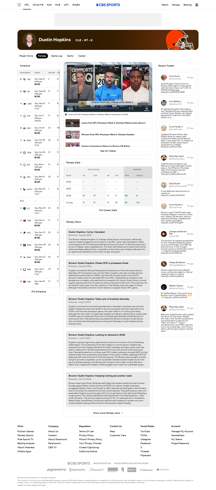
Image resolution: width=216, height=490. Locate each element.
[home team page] (24, 79)
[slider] (108, 103)
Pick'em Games (25, 431)
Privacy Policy (86, 435)
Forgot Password (180, 443)
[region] (108, 87)
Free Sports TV (25, 439)
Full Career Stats (108, 210)
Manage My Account (182, 431)
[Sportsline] (77, 469)
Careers (52, 435)
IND (29, 269)
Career (82, 55)
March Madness (25, 447)
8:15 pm (39, 117)
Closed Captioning (89, 447)
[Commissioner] (116, 468)
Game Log (56, 55)
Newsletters (177, 435)
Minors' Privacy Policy (90, 439)
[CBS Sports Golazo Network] (131, 463)
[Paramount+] (96, 469)
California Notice (88, 451)
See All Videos (108, 151)
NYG (29, 245)
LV (28, 208)
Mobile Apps (24, 451)
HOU (29, 189)
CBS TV (52, 447)
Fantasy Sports (25, 435)
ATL (29, 233)
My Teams (176, 439)
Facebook (145, 443)
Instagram (145, 439)
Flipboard (145, 455)
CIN (29, 220)
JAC (29, 79)
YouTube (145, 431)
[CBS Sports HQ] (102, 463)
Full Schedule (39, 291)
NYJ (29, 128)
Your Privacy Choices (90, 443)
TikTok (143, 435)
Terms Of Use (86, 431)
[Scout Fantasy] (146, 469)
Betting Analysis (26, 443)
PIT (28, 116)
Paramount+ (54, 443)
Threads (144, 451)
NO (28, 177)
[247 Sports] (56, 469)
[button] (19, 5)
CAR (29, 104)
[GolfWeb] (163, 469)
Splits (70, 55)
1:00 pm (40, 80)
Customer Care (118, 435)
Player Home (26, 55)
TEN (29, 152)
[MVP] (131, 468)
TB (28, 91)
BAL (29, 140)
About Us (53, 431)
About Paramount (57, 439)
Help (112, 431)
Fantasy (42, 55)
